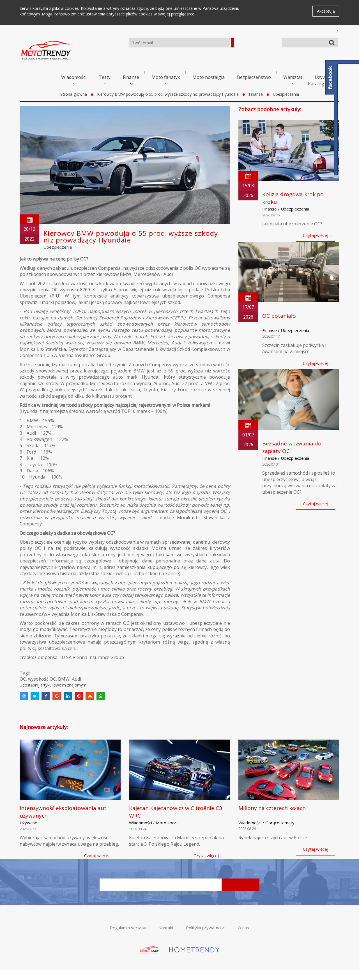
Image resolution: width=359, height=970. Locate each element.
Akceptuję (326, 11)
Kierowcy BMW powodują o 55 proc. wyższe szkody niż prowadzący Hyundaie (168, 94)
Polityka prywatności (205, 927)
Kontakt (166, 927)
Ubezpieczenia (286, 94)
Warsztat (292, 77)
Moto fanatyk (165, 77)
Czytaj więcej (315, 235)
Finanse (131, 77)
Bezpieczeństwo (254, 77)
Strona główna (73, 94)
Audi (76, 679)
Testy (105, 77)
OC (23, 679)
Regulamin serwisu (128, 927)
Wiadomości (73, 77)
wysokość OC (42, 679)
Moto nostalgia (208, 77)
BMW (64, 679)
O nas (243, 927)
